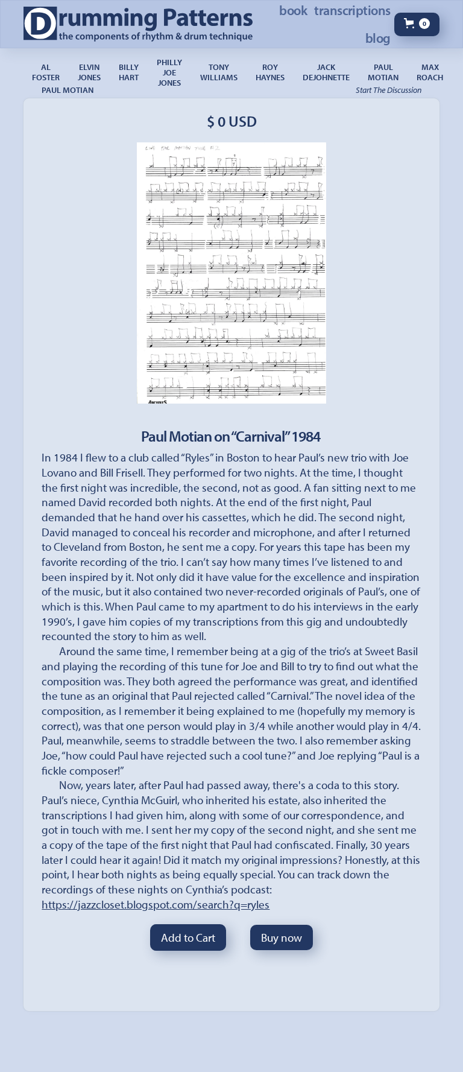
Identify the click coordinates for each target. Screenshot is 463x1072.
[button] (416, 24)
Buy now (281, 937)
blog (378, 38)
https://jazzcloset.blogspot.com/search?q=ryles (155, 904)
